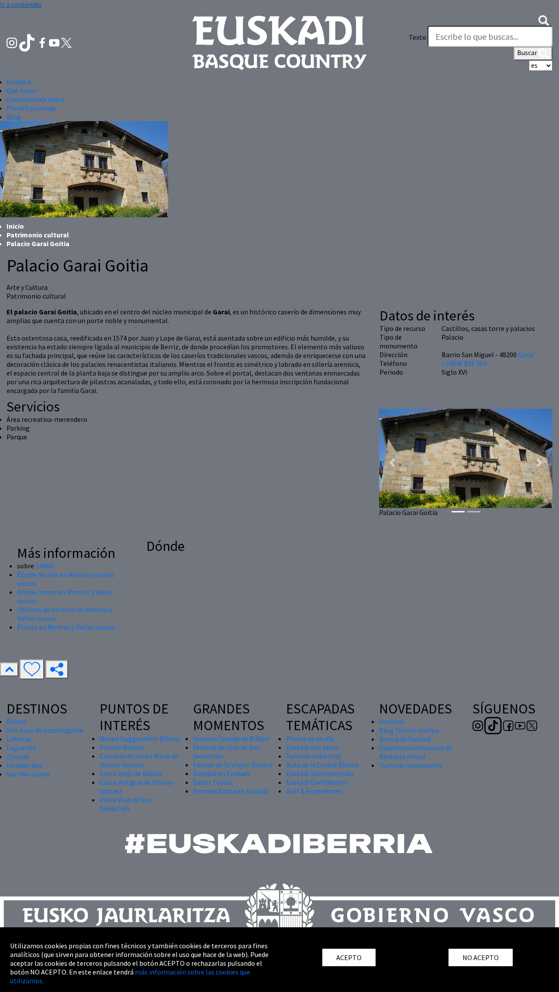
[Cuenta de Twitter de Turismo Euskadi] (66, 42)
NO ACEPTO (480, 957)
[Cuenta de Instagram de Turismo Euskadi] (12, 42)
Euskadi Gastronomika (319, 773)
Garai (526, 354)
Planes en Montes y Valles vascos (66, 627)
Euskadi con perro (312, 747)
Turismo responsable (410, 765)
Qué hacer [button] (21, 90)
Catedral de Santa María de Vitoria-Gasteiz (139, 760)
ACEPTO (349, 957)
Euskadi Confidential (317, 782)
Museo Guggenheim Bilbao (139, 738)
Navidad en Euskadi (221, 773)
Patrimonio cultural (38, 234)
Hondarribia (24, 765)
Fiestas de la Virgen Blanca (232, 764)
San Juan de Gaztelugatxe (45, 730)
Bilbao (16, 721)
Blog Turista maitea (409, 730)
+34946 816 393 (464, 363)
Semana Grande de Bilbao (231, 738)
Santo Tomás (213, 782)
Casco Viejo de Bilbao (131, 773)
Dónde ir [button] (19, 81)
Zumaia (18, 756)
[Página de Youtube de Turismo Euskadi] (55, 42)
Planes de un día (310, 738)
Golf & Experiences (314, 791)
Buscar (527, 52)
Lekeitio (19, 738)
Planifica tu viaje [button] (31, 108)
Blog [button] (14, 116)
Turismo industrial (313, 756)
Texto (417, 37)
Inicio (15, 226)
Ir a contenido (20, 4)
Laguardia (21, 747)
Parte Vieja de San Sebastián (126, 804)
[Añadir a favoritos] (32, 669)
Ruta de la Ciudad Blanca (322, 764)
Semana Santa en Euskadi (231, 791)
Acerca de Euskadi (405, 738)
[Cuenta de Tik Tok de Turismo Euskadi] (27, 42)
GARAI (44, 565)
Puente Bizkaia (122, 747)
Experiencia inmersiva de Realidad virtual (415, 752)
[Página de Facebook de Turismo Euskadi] (43, 42)
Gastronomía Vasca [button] (35, 99)
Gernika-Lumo (28, 773)
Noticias (391, 721)
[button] (543, 19)
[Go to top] (9, 669)
